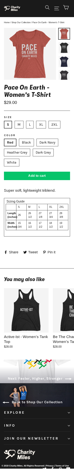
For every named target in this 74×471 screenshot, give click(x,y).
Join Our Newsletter (31, 438)
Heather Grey (17, 152)
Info (9, 425)
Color (10, 135)
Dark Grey (43, 152)
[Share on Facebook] (52, 469)
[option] (30, 54)
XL (41, 124)
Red (10, 142)
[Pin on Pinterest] (68, 469)
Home (7, 22)
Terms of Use (62, 466)
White (11, 162)
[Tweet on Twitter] (45, 469)
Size (8, 117)
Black (26, 142)
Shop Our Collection (21, 22)
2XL (54, 124)
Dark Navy (47, 142)
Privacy (50, 466)
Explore (14, 412)
